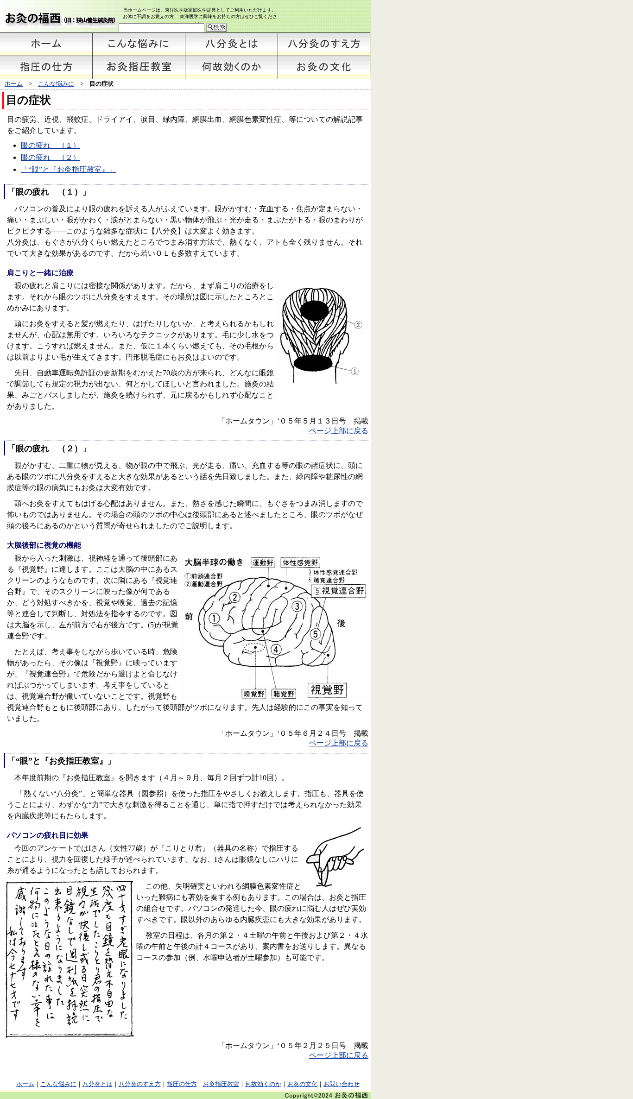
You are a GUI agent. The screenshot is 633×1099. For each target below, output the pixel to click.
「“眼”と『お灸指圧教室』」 (68, 169)
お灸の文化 (302, 1083)
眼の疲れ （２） (50, 157)
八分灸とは (97, 1083)
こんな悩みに (56, 83)
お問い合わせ (341, 1083)
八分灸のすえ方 (140, 1083)
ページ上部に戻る (338, 431)
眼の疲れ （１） (50, 145)
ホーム (14, 83)
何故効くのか (263, 1083)
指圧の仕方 (182, 1083)
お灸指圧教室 (221, 1083)
